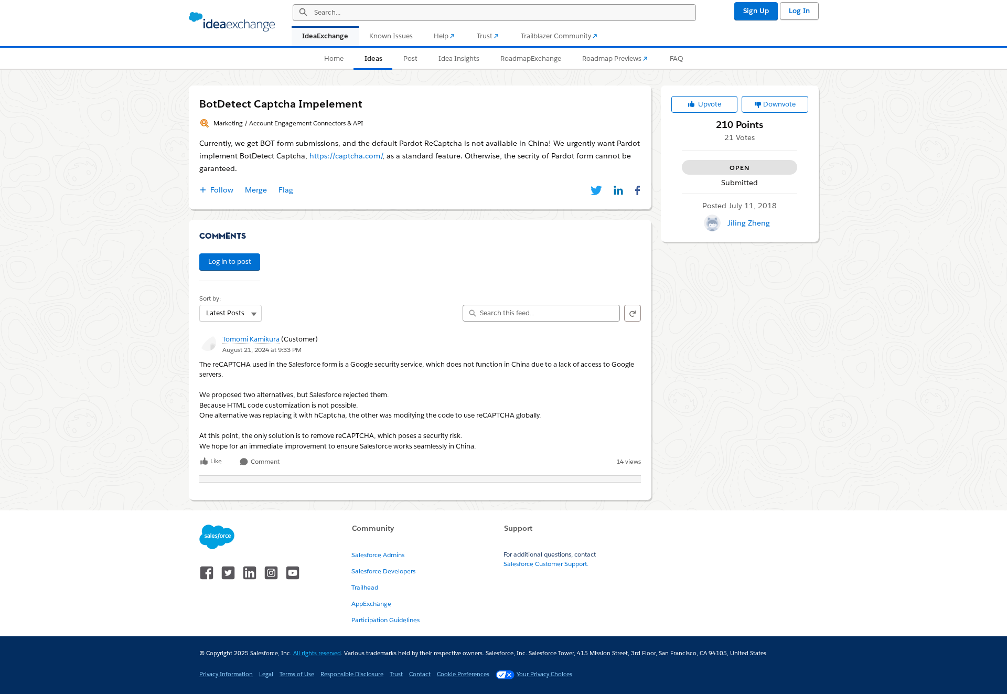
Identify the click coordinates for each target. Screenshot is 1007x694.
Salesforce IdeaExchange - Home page (232, 22)
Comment (264, 462)
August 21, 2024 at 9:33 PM (262, 349)
